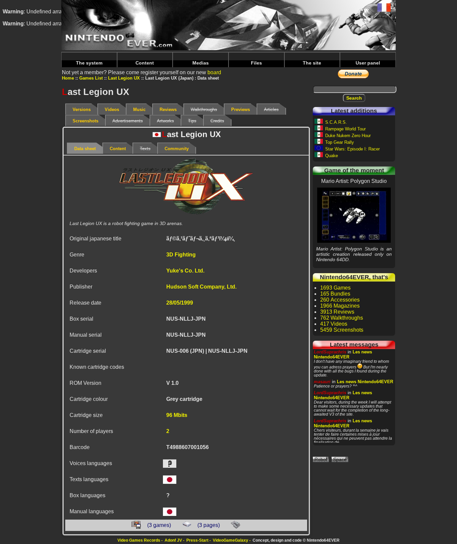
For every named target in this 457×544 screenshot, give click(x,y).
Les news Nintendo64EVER (343, 354)
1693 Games (335, 288)
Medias (200, 63)
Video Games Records (138, 540)
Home (68, 78)
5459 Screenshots (341, 330)
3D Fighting (181, 254)
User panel (368, 63)
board (214, 72)
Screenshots (85, 120)
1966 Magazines (340, 306)
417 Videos (333, 324)
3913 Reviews (337, 312)
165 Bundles (335, 294)
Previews (240, 109)
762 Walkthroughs (341, 318)
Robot (320, 459)
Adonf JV (173, 540)
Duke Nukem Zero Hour (348, 135)
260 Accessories (340, 300)
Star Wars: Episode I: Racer (352, 148)
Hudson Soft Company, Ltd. (201, 287)
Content (144, 63)
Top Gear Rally (339, 142)
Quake (331, 155)
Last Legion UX (124, 78)
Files (256, 63)
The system (89, 63)
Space (340, 459)
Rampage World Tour (345, 128)
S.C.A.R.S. (336, 122)
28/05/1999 (179, 303)
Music (139, 109)
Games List (91, 78)
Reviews (168, 109)
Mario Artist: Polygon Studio (354, 215)
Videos (112, 109)
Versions (82, 109)
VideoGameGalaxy (230, 540)
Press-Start (197, 540)
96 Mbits (176, 415)
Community (177, 148)
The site (312, 63)
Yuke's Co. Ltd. (185, 271)
